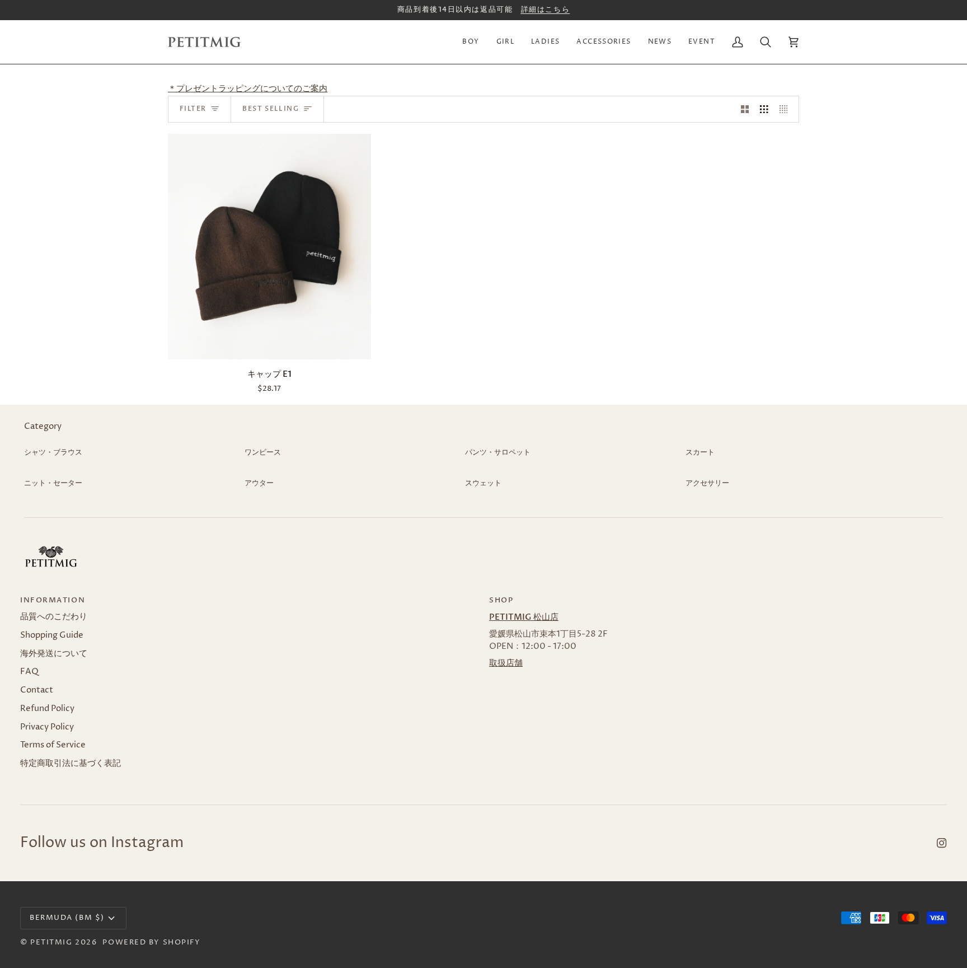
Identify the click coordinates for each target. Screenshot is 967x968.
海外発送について (53, 654)
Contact (36, 690)
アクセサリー (707, 483)
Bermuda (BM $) (67, 918)
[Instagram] (942, 843)
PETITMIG (51, 942)
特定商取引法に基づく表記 (70, 763)
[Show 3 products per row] (764, 109)
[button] (470, 42)
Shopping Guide (51, 635)
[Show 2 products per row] (745, 109)
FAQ (29, 671)
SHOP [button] (501, 600)
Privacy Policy (47, 727)
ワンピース (263, 452)
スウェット (483, 483)
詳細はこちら (545, 9)
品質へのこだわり (53, 617)
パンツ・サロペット (498, 452)
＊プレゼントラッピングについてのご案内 (247, 89)
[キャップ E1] (269, 246)
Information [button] (52, 600)
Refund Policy (47, 708)
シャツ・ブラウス (53, 452)
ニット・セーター (53, 483)
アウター (259, 483)
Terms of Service (53, 745)
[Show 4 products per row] (786, 109)
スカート (700, 452)
